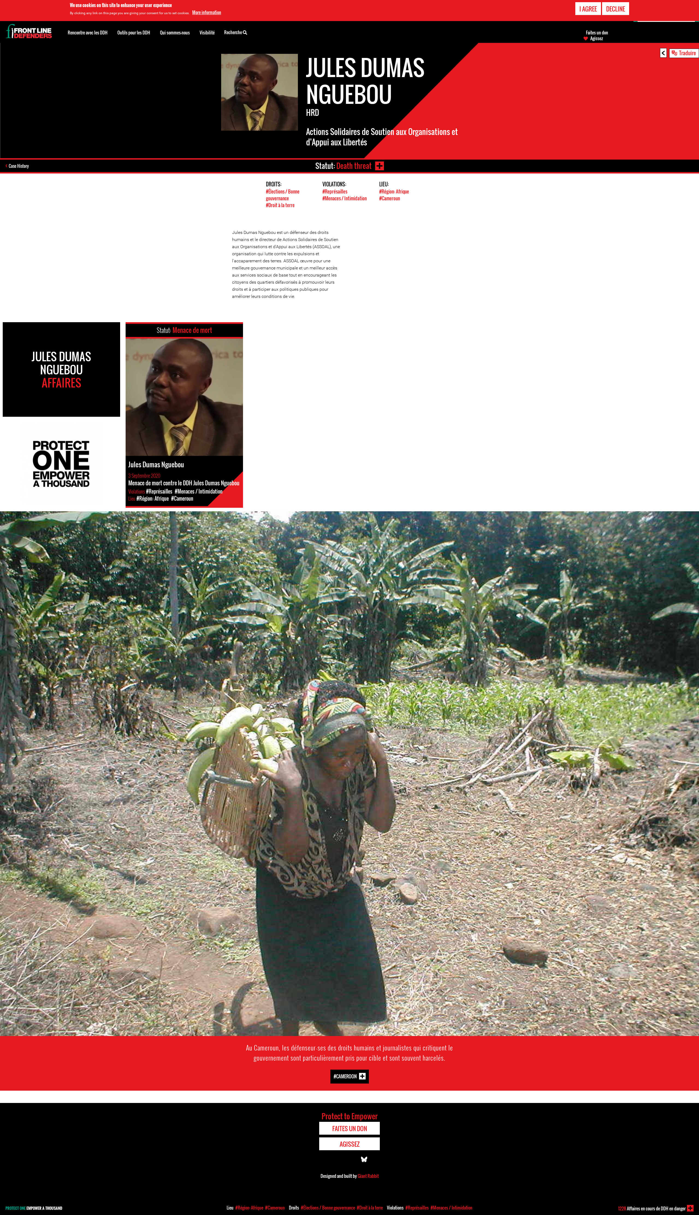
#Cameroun (389, 198)
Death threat (354, 165)
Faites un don (597, 32)
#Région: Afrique (394, 191)
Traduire (687, 53)
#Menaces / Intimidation (344, 198)
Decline (615, 8)
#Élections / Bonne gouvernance (283, 195)
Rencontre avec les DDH (88, 32)
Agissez (596, 38)
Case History (19, 166)
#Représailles (334, 191)
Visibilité (207, 32)
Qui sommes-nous (175, 32)
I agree (588, 8)
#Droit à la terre (280, 205)
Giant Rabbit (368, 1176)
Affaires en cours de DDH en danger (652, 1208)
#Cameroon (345, 1076)
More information (206, 12)
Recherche (233, 32)
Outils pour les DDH (133, 32)
